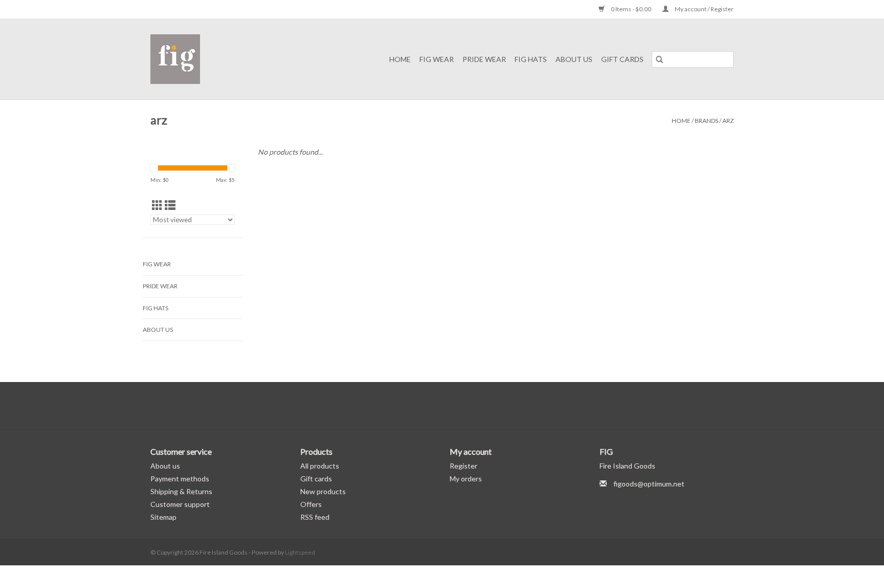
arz (728, 120)
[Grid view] (157, 205)
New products (323, 491)
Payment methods (179, 478)
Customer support (180, 504)
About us (165, 465)
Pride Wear (484, 59)
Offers (311, 504)
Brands (706, 120)
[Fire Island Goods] (187, 59)
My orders (466, 478)
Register (463, 465)
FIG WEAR (436, 59)
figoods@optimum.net (648, 483)
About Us (574, 59)
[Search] (659, 59)
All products (319, 465)
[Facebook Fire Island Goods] (433, 405)
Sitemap (163, 517)
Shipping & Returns (181, 491)
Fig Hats (531, 59)
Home (400, 59)
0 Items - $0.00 (631, 9)
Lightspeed (300, 552)
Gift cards (622, 59)
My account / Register (704, 9)
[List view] (170, 205)
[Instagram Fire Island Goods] (451, 405)
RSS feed (314, 517)
